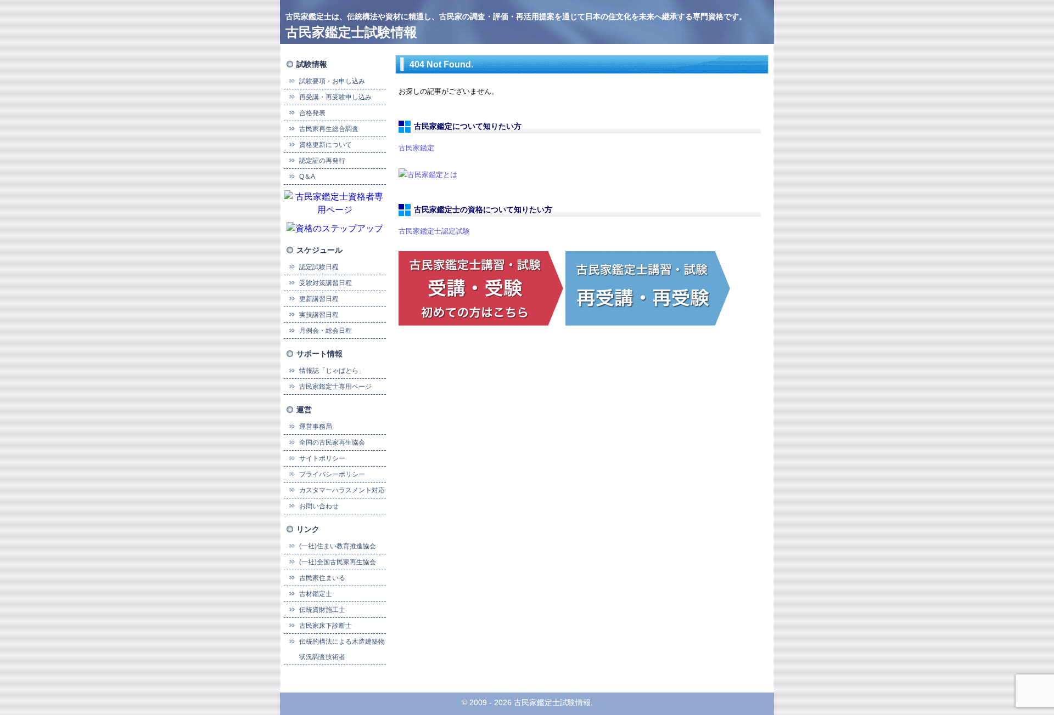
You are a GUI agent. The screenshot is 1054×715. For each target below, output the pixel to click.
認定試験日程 (319, 267)
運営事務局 (315, 426)
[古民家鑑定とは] (428, 174)
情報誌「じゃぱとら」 (332, 370)
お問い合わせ (319, 506)
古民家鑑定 (416, 148)
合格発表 (312, 113)
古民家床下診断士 (325, 625)
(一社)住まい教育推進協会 (337, 546)
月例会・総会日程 (325, 330)
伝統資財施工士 (322, 610)
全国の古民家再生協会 (332, 442)
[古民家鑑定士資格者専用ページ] (335, 202)
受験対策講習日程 (325, 283)
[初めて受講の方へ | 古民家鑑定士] (481, 287)
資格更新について (325, 145)
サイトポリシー (322, 458)
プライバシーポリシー (332, 474)
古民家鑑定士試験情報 (351, 32)
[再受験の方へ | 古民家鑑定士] (647, 287)
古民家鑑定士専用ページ (335, 386)
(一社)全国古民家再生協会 (337, 562)
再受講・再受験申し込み (335, 97)
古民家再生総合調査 (328, 129)
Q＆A (307, 176)
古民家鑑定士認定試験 (434, 231)
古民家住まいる (322, 578)
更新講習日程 (319, 299)
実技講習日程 (319, 315)
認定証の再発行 (322, 160)
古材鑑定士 (315, 594)
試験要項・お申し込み (332, 81)
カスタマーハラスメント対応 (342, 490)
